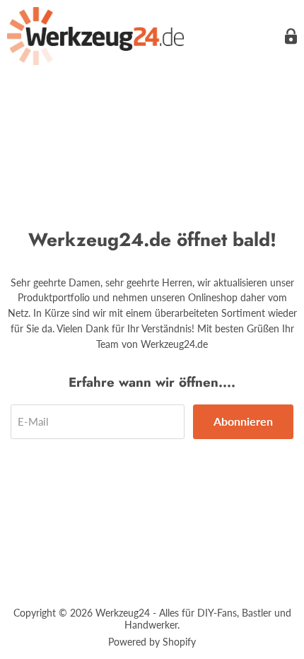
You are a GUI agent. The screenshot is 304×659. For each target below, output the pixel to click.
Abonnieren (243, 421)
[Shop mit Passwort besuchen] (291, 36)
